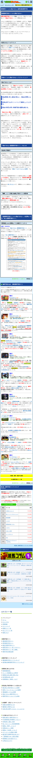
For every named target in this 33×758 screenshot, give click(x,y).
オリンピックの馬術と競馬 (10, 732)
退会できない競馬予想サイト (10, 694)
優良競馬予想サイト (8, 641)
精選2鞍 (7, 321)
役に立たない (11, 184)
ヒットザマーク (9, 534)
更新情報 (5, 624)
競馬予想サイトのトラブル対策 (11, 696)
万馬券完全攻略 (15, 401)
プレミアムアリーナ (10, 342)
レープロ (11, 335)
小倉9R (19, 442)
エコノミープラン (15, 462)
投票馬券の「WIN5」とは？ (10, 679)
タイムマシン (12, 297)
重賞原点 (20, 386)
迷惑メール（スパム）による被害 (12, 690)
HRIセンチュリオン (14, 315)
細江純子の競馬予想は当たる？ (11, 734)
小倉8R (29, 462)
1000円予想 (25, 366)
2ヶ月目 (13, 309)
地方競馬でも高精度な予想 (14, 430)
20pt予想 (15, 360)
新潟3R (19, 380)
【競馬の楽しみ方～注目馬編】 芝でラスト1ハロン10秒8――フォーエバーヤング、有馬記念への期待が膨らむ (19, 565)
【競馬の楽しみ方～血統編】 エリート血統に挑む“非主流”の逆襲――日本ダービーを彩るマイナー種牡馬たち (19, 589)
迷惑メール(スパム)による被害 (20, 169)
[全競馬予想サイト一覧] (26, 2)
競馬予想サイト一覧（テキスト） (12, 647)
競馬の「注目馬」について (10, 730)
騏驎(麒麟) (8, 517)
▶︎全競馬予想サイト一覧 (16, 479)
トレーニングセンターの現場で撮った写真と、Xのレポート (16, 345)
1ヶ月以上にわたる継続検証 (24, 325)
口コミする (6, 622)
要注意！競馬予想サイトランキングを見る (23, 545)
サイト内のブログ (13, 450)
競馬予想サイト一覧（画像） (10, 649)
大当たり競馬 (9, 531)
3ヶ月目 (21, 309)
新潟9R (11, 362)
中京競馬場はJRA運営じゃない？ (12, 719)
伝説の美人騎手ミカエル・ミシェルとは (13, 709)
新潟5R (16, 302)
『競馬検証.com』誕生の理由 (11, 736)
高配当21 (11, 355)
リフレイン (12, 417)
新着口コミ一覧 (7, 628)
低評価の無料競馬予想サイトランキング (13, 662)
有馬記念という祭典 (8, 728)
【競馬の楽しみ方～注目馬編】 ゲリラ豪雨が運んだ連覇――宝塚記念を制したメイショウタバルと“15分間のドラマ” (19, 581)
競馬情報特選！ (7, 670)
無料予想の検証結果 (8, 651)
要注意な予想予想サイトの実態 (11, 687)
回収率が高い (9, 340)
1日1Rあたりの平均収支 (8, 504)
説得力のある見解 (9, 447)
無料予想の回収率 (17, 318)
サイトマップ (6, 626)
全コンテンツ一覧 (7, 630)
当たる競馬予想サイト (11, 235)
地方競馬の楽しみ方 (8, 677)
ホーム (4, 620)
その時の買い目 (5, 369)
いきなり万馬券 (10, 442)
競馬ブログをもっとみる (27, 603)
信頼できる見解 (15, 388)
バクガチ (8, 521)
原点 (10, 375)
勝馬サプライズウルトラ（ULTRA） (11, 541)
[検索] (28, 2)
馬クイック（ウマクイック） (12, 514)
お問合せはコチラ (7, 740)
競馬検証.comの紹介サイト (10, 738)
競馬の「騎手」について (9, 726)
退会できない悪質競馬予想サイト (18, 228)
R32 (7, 537)
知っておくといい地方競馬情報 (11, 723)
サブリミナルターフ (10, 422)
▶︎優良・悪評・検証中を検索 (16, 475)
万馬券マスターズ (10, 511)
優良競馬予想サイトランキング (11, 660)
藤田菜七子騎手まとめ (9, 706)
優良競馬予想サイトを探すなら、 (19, 278)
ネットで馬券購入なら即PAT (10, 673)
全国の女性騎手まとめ (9, 704)
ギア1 (8, 380)
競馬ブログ (6, 632)
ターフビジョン (13, 457)
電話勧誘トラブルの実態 (9, 692)
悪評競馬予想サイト (8, 643)
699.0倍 (14, 406)
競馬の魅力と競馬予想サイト (10, 717)
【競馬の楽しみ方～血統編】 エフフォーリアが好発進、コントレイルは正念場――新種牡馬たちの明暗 (19, 573)
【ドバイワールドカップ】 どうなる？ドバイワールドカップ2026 (19, 597)
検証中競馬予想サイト (9, 645)
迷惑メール (11, 47)
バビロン (8, 527)
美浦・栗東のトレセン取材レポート (20, 468)
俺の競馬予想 (12, 437)
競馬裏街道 (12, 396)
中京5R (9, 424)
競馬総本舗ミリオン (10, 524)
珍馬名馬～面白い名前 (9, 721)
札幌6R (19, 342)
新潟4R (22, 321)
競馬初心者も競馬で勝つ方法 (10, 675)
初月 (2, 309)
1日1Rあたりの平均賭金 (24, 504)
